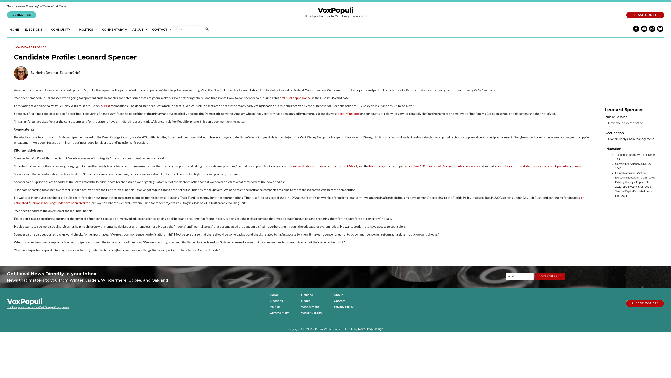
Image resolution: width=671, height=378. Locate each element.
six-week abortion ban (307, 166)
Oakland (307, 295)
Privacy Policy (343, 307)
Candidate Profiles (31, 47)
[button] (35, 29)
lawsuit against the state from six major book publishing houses (539, 166)
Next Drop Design (370, 329)
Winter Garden (311, 313)
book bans (376, 166)
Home (274, 295)
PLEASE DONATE (645, 15)
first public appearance (295, 98)
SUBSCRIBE (21, 14)
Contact (339, 301)
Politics (275, 307)
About (338, 295)
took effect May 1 (344, 166)
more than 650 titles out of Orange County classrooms (441, 166)
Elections (276, 301)
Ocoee (306, 301)
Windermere (310, 307)
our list (105, 106)
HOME (14, 29)
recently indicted (348, 113)
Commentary (279, 313)
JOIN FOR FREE (550, 276)
